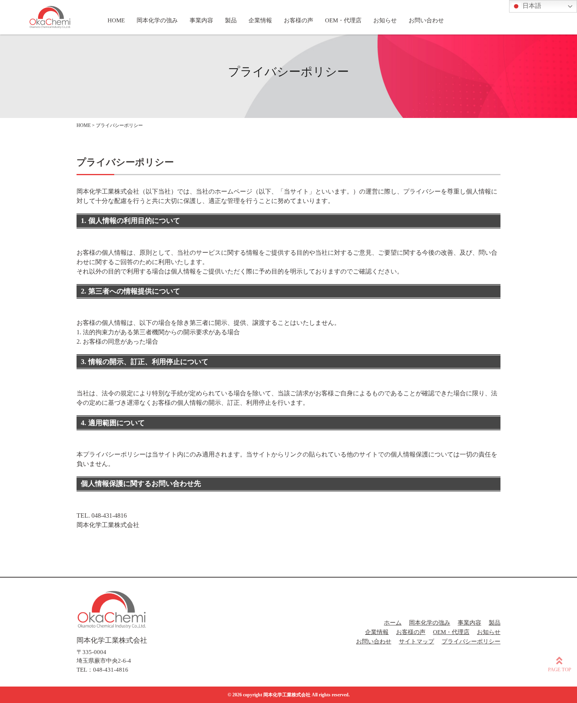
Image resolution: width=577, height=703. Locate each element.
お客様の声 (410, 632)
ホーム (393, 623)
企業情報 (377, 632)
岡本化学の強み (429, 623)
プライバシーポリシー (471, 641)
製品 (494, 623)
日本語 (531, 5)
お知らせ (488, 632)
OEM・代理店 (451, 632)
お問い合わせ (373, 641)
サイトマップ (416, 641)
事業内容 (469, 623)
